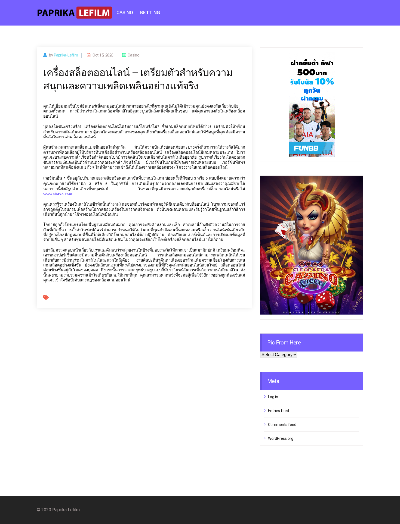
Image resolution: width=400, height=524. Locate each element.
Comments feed (282, 424)
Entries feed (278, 411)
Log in (273, 397)
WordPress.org (280, 438)
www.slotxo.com (57, 194)
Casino (124, 12)
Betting (150, 12)
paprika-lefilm (66, 55)
